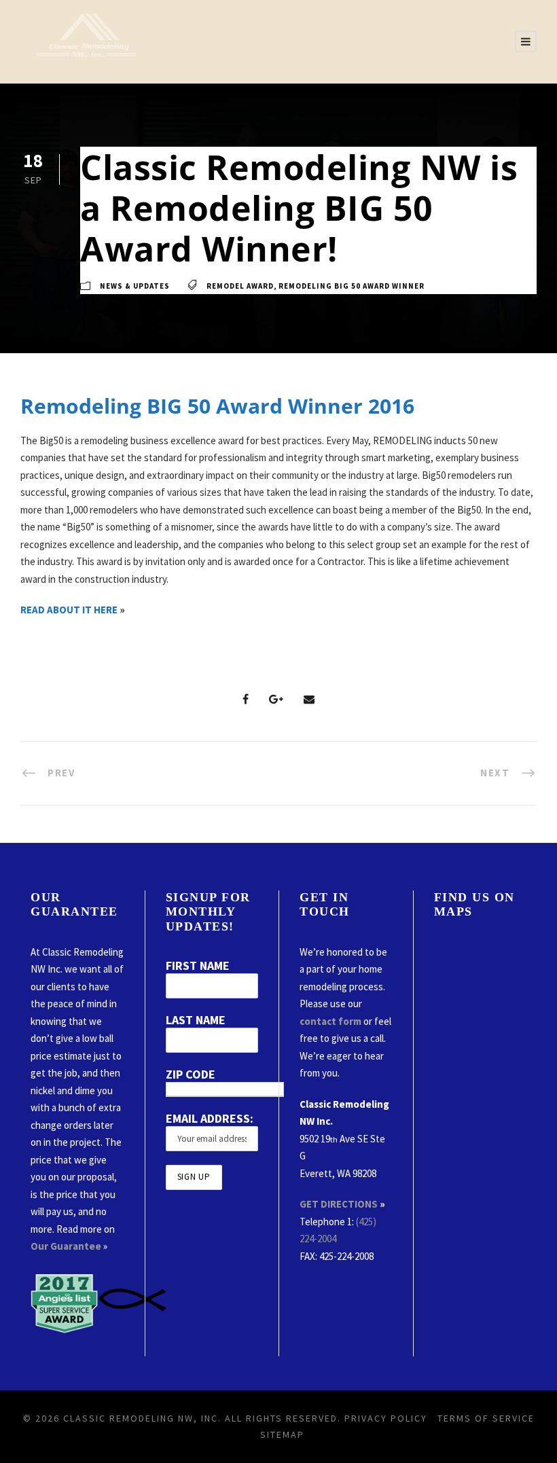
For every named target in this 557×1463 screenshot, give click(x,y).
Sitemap (282, 1434)
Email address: (209, 1118)
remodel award (240, 286)
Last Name (196, 1020)
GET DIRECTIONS (339, 1203)
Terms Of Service (486, 1418)
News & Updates (135, 286)
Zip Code (190, 1074)
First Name (198, 965)
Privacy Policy (385, 1418)
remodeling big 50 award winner (351, 286)
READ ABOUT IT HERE (69, 609)
